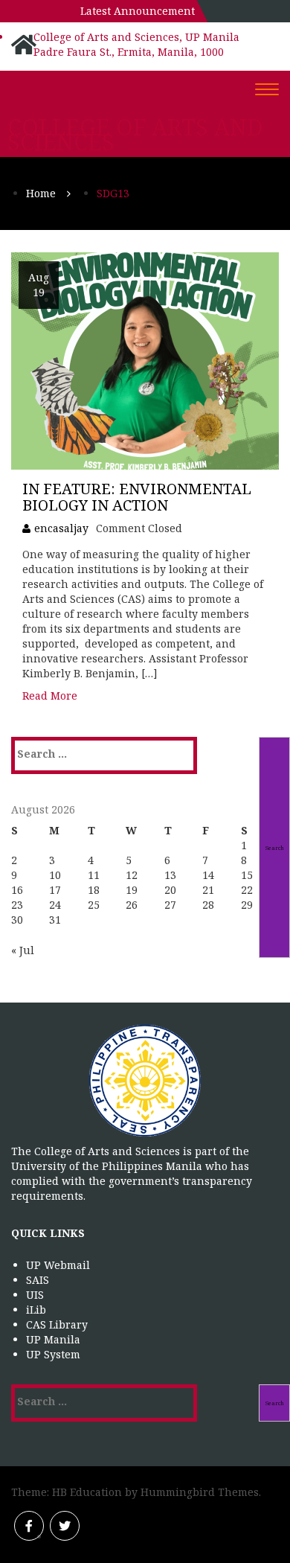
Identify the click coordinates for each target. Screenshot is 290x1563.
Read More (49, 695)
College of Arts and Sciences (135, 134)
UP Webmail (58, 1265)
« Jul (22, 950)
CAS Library (57, 1324)
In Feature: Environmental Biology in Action (136, 497)
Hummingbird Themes (200, 1492)
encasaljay (61, 528)
